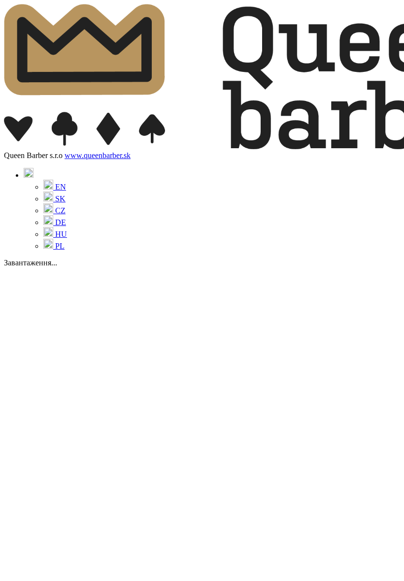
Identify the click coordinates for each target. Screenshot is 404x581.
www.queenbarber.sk (98, 155)
